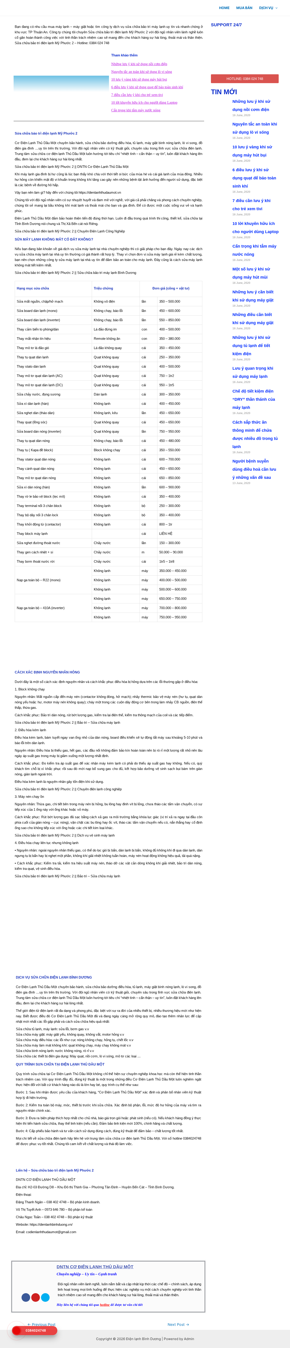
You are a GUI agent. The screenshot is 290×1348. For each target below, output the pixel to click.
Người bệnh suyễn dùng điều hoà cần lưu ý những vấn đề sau (254, 469)
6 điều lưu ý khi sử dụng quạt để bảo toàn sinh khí (147, 87)
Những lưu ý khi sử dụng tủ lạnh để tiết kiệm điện (251, 345)
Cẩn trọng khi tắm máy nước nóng (135, 110)
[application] (275, 8)
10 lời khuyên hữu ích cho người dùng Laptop (144, 102)
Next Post (178, 1324)
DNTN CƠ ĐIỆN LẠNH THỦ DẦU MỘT (95, 1266)
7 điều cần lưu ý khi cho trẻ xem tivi (137, 95)
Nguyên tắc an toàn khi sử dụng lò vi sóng (141, 72)
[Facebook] (26, 1297)
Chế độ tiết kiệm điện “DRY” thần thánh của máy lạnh (253, 399)
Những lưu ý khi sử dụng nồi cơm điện (139, 64)
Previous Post (41, 1324)
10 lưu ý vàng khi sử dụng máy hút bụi (139, 79)
